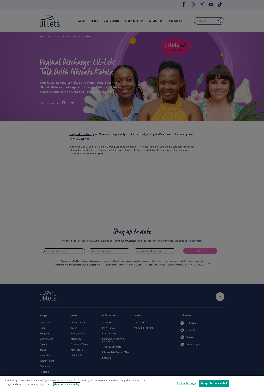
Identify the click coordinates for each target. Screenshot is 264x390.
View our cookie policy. (66, 384)
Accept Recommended (213, 383)
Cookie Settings (186, 383)
